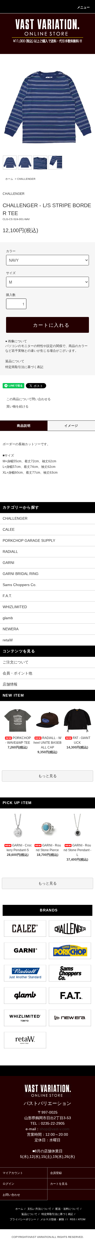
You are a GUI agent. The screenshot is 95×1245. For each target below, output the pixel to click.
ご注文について (15, 662)
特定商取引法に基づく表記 (24, 367)
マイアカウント (13, 1172)
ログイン (8, 1183)
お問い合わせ (11, 1194)
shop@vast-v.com (54, 1129)
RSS (72, 1219)
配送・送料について (67, 1208)
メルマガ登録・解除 (52, 1219)
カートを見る (59, 1183)
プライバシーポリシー (23, 1219)
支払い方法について (39, 1208)
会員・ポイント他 (17, 673)
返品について (14, 361)
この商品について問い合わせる (28, 399)
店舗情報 (10, 684)
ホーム (9, 178)
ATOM (81, 1219)
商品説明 (24, 426)
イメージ (71, 426)
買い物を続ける (17, 406)
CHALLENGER (26, 178)
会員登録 (56, 1172)
